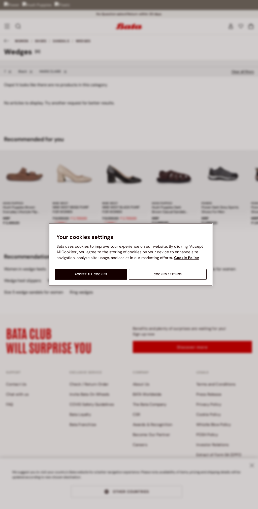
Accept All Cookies (91, 274)
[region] (131, 254)
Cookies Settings (168, 274)
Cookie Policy (186, 257)
